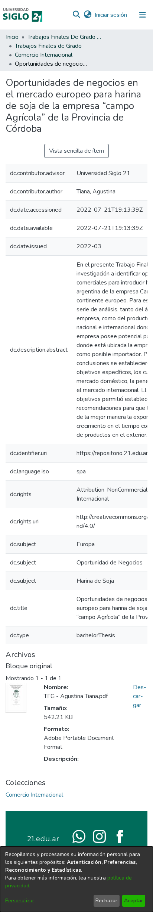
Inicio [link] (12, 37)
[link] (34, 795)
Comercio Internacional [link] (43, 55)
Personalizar (19, 900)
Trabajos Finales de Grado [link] (48, 46)
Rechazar (106, 900)
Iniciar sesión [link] (111, 15)
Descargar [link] (139, 696)
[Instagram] (99, 836)
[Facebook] (120, 836)
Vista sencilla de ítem (76, 151)
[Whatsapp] (79, 836)
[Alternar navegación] (142, 14)
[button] (76, 14)
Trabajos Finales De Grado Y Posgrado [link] (64, 37)
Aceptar (133, 900)
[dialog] (76, 879)
